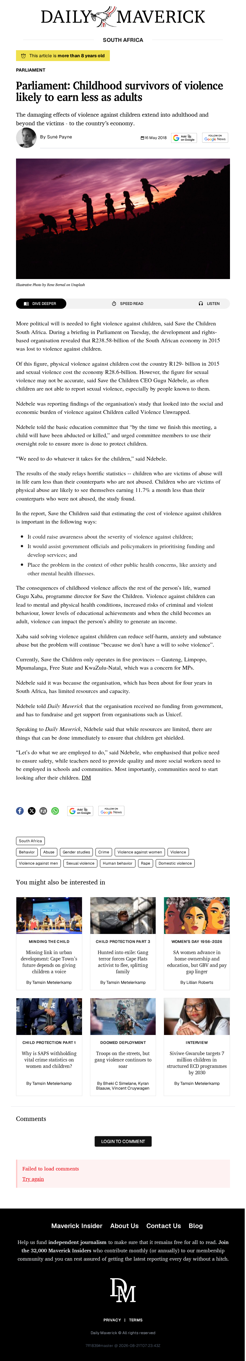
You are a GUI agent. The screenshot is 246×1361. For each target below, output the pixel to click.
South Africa (30, 841)
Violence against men (38, 863)
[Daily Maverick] (123, 16)
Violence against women (140, 852)
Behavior (27, 852)
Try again (33, 1179)
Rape (145, 863)
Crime (103, 852)
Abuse (48, 852)
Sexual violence (80, 863)
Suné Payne (59, 137)
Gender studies (76, 852)
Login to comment (123, 1141)
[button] (184, 138)
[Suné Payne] (26, 137)
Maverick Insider (76, 1226)
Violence (178, 852)
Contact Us (163, 1226)
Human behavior (118, 863)
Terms (136, 1320)
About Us (124, 1226)
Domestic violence (175, 863)
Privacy (112, 1320)
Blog (196, 1226)
